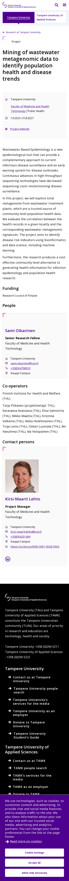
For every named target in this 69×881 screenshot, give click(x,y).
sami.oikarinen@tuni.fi (24, 363)
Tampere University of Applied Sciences (50, 17)
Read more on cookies (26, 841)
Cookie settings (34, 852)
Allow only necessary (34, 872)
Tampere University (18, 17)
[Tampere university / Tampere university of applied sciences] (19, 5)
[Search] (54, 5)
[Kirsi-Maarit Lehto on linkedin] (7, 560)
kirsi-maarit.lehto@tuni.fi (26, 532)
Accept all (34, 862)
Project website (19, 129)
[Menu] (62, 5)
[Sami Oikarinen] (34, 324)
